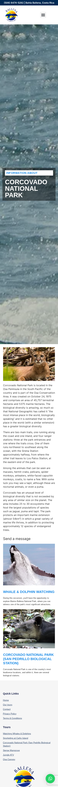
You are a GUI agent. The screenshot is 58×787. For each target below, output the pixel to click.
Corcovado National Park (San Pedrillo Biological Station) (28, 659)
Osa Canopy (9, 759)
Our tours (7, 704)
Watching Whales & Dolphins (17, 733)
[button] (43, 15)
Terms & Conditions (12, 718)
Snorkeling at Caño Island (15, 738)
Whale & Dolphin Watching (28, 592)
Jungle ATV (8, 755)
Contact (7, 709)
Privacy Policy (9, 713)
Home (6, 700)
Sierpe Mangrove (11, 750)
